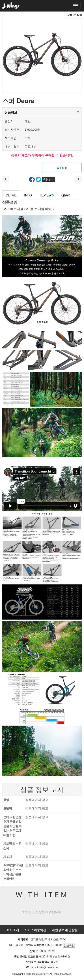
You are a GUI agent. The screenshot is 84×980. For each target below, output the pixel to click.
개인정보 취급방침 (65, 929)
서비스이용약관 (35, 929)
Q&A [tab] (65, 195)
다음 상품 (78, 179)
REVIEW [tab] (46, 195)
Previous (8, 53)
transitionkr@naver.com (44, 967)
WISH (62, 168)
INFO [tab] (28, 195)
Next (75, 53)
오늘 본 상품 (74, 15)
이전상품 (5, 179)
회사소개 (12, 929)
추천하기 (48, 179)
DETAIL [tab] (11, 195)
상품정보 (11, 112)
